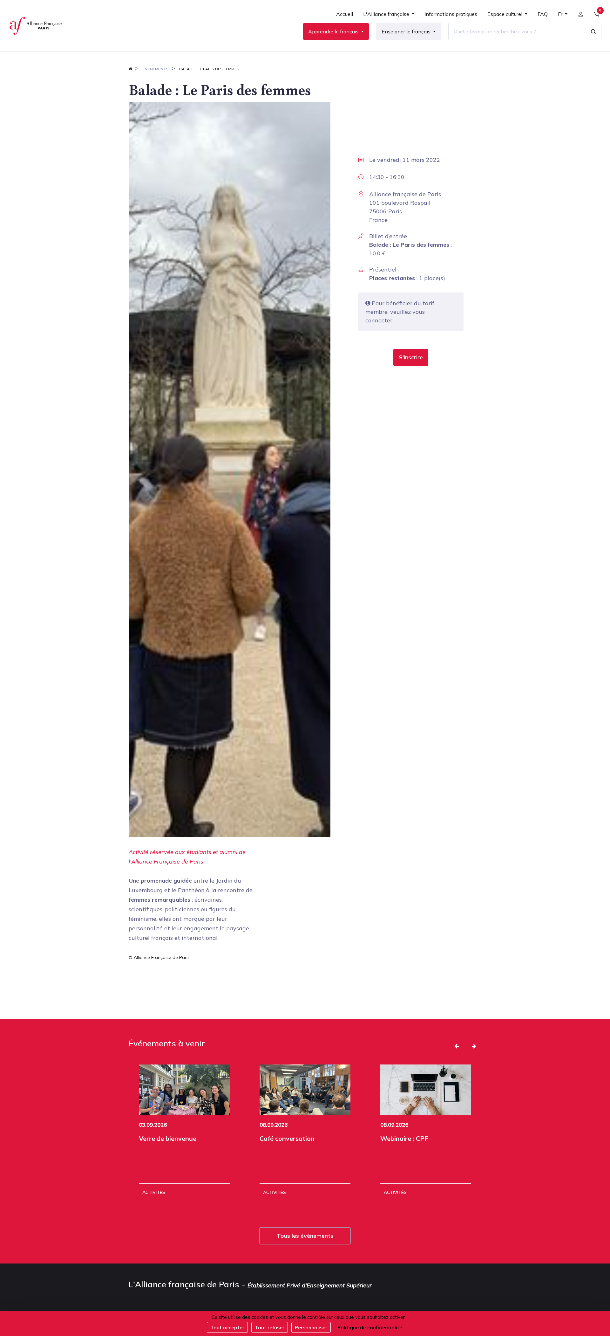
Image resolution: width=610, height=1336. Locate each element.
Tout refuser (269, 1327)
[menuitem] (344, 16)
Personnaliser (311, 1327)
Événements (156, 68)
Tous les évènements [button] (305, 1235)
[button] (410, 357)
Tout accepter (227, 1327)
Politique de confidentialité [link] (369, 1327)
